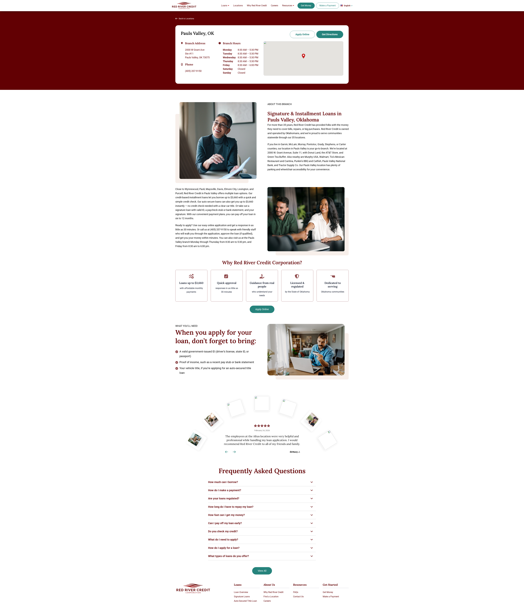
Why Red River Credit (273, 592)
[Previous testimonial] (226, 452)
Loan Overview (241, 592)
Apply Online (302, 34)
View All (262, 570)
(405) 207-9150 (193, 71)
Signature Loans (242, 596)
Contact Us (298, 596)
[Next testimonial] (234, 452)
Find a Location (271, 596)
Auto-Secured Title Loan (245, 601)
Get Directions (330, 34)
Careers (267, 601)
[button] (346, 5)
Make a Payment (327, 5)
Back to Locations (186, 18)
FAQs (295, 592)
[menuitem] (225, 5)
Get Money (306, 5)
